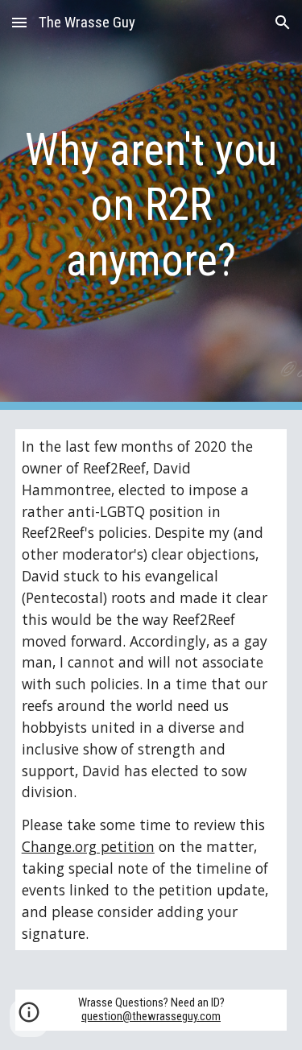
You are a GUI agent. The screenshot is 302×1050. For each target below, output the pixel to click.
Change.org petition (88, 846)
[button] (19, 22)
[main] (151, 205)
